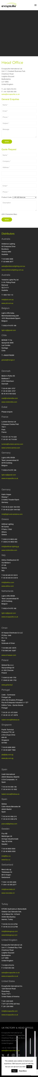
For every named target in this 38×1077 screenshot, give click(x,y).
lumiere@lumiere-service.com (12, 444)
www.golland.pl (7, 685)
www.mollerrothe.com (9, 402)
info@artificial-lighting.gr (10, 546)
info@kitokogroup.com (10, 931)
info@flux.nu (6, 856)
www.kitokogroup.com (9, 935)
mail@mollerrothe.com (10, 398)
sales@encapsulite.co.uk (11, 94)
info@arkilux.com (8, 582)
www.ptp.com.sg (7, 758)
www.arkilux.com (8, 586)
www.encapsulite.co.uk (10, 976)
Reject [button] (14, 1071)
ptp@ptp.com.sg (7, 754)
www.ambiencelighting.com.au (13, 270)
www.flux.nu (6, 859)
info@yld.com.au (8, 299)
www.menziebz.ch (8, 893)
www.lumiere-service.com (11, 448)
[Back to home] (9, 5)
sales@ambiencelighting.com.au (13, 266)
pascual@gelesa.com (9, 823)
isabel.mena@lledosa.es (10, 719)
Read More (23, 1071)
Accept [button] (29, 1066)
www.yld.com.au (7, 303)
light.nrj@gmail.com (9, 330)
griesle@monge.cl (8, 360)
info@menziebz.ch (8, 889)
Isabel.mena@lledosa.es (10, 794)
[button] (35, 5)
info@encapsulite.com (10, 1011)
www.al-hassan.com (9, 655)
